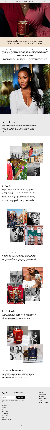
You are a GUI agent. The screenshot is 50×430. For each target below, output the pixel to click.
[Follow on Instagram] (25, 425)
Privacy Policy (5, 417)
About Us (4, 407)
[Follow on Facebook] (21, 425)
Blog (3, 409)
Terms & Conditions (6, 419)
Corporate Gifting (43, 398)
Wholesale (41, 396)
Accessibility (5, 415)
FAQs (40, 400)
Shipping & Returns (43, 402)
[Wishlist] (45, 6)
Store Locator (42, 394)
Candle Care (5, 413)
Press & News (5, 411)
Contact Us (41, 392)
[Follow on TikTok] (28, 425)
